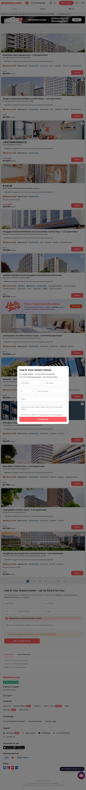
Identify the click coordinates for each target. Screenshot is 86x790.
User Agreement (58, 415)
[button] (33, 391)
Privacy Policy (44, 415)
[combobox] (27, 391)
